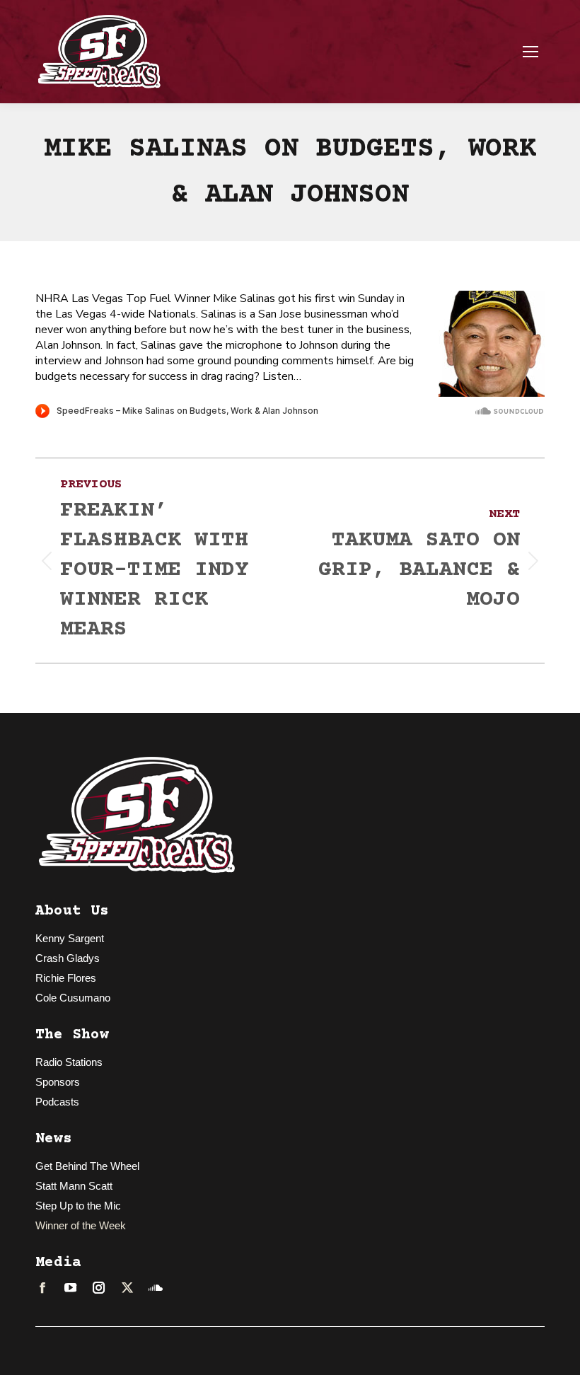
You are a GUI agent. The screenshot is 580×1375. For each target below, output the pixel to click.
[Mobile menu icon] (530, 51)
